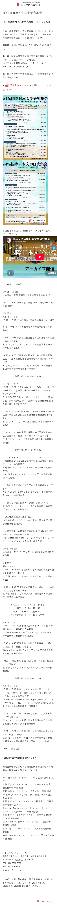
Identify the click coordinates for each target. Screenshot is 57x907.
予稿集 (19, 85)
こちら (25, 882)
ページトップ (46, 901)
